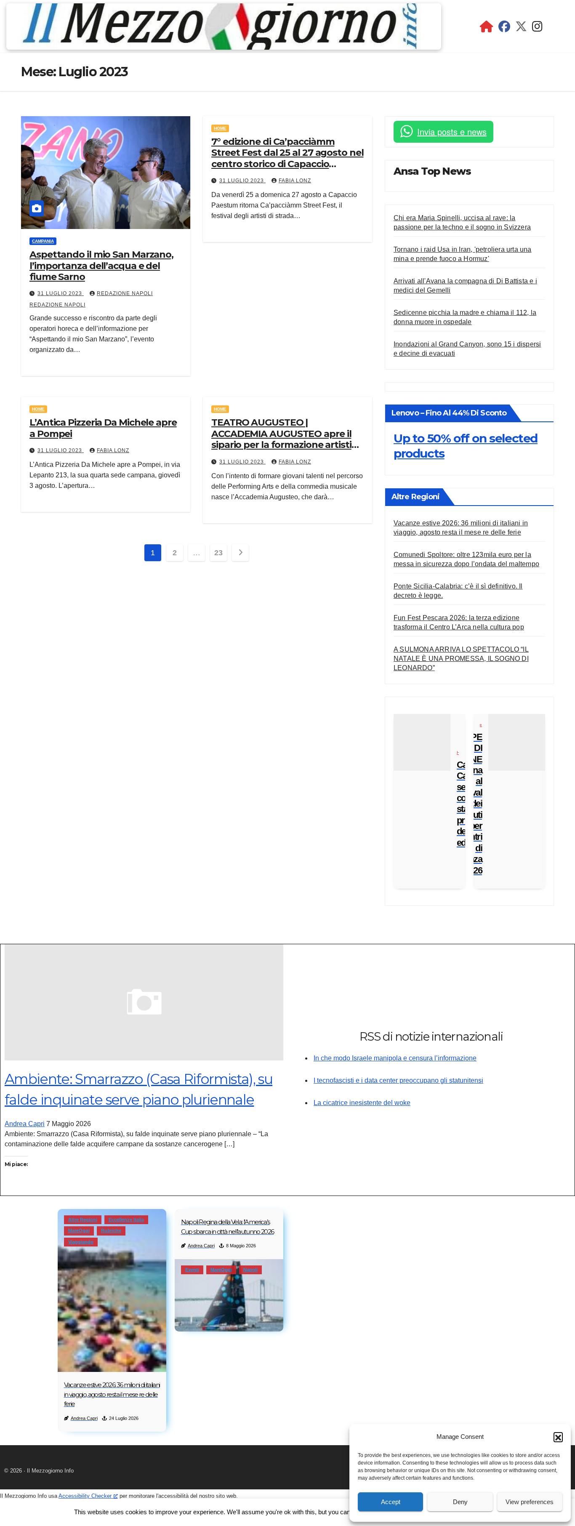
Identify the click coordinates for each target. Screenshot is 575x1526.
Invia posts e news (452, 131)
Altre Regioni (82, 1219)
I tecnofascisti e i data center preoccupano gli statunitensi (398, 1080)
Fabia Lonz (295, 181)
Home (220, 128)
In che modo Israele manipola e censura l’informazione (395, 1058)
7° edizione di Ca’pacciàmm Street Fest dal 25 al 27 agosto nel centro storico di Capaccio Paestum (287, 158)
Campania (43, 241)
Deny (460, 1501)
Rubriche (111, 1230)
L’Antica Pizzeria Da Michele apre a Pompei (103, 428)
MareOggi (79, 1230)
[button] (558, 1437)
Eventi (192, 1269)
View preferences (530, 1501)
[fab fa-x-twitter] (521, 28)
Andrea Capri (25, 1123)
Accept (390, 1501)
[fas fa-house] (486, 28)
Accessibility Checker (85, 1496)
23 (218, 553)
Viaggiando (80, 1241)
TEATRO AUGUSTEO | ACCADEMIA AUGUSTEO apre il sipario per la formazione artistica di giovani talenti (286, 439)
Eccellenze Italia (126, 1219)
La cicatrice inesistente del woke (362, 1102)
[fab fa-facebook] (504, 28)
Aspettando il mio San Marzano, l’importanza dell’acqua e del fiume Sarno (101, 265)
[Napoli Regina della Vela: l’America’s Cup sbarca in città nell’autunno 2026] (229, 1295)
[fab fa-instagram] (537, 28)
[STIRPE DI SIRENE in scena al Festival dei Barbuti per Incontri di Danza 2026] (516, 742)
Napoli (250, 1269)
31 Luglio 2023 (60, 293)
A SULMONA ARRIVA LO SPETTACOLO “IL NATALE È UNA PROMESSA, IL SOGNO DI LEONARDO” (461, 658)
